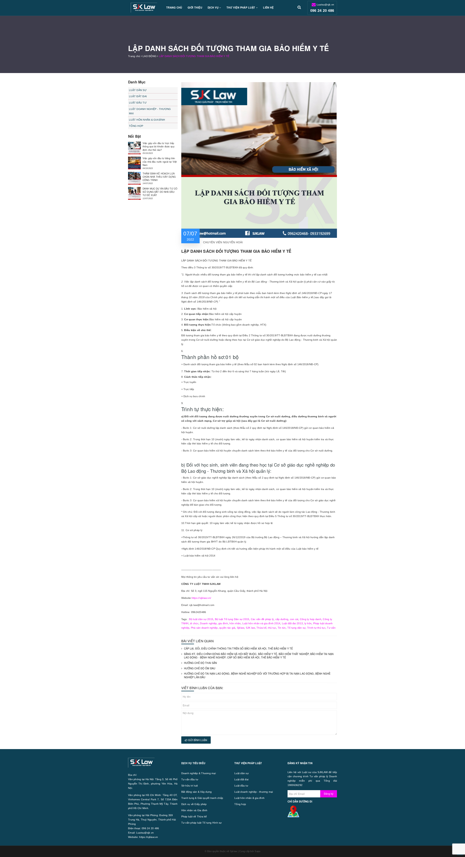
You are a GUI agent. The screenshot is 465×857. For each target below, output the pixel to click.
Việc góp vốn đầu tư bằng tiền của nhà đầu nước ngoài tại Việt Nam (160, 161)
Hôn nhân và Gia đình (194, 810)
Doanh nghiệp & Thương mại (198, 773)
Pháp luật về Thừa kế (194, 816)
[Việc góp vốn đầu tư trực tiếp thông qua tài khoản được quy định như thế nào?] (134, 148)
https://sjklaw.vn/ (201, 597)
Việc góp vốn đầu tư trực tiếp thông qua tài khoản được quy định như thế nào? (159, 146)
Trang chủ (174, 7)
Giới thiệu (195, 7)
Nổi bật (134, 136)
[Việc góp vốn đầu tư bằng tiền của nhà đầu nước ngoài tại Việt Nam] (134, 163)
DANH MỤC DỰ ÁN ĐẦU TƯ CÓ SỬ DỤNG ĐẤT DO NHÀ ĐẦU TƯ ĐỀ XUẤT (160, 192)
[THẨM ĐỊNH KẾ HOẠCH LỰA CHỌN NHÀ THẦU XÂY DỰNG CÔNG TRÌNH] (134, 178)
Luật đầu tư (138, 102)
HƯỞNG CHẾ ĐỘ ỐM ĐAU (199, 668)
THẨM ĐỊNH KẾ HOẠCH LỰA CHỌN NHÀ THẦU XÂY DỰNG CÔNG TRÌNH (159, 177)
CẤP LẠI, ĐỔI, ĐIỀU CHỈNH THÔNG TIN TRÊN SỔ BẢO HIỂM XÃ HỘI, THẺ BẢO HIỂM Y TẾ (238, 648)
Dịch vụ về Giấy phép (194, 804)
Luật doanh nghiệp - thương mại (150, 111)
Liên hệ (268, 7)
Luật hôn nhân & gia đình (147, 119)
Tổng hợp (136, 125)
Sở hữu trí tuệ (189, 785)
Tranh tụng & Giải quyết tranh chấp (202, 797)
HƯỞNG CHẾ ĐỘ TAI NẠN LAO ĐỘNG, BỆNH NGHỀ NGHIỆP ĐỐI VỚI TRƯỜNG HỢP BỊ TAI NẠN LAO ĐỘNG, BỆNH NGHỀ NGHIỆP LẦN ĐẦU (257, 675)
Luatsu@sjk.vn (325, 4)
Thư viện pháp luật (241, 7)
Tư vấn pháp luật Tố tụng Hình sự (201, 822)
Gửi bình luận (197, 740)
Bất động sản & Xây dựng (196, 791)
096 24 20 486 (322, 11)
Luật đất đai (138, 96)
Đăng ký (328, 793)
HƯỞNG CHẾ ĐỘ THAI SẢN (200, 663)
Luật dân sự (138, 90)
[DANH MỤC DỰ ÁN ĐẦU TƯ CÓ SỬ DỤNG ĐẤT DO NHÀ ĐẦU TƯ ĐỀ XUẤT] (134, 193)
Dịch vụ (213, 7)
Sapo (257, 851)
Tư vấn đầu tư (189, 779)
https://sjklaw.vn (148, 837)
